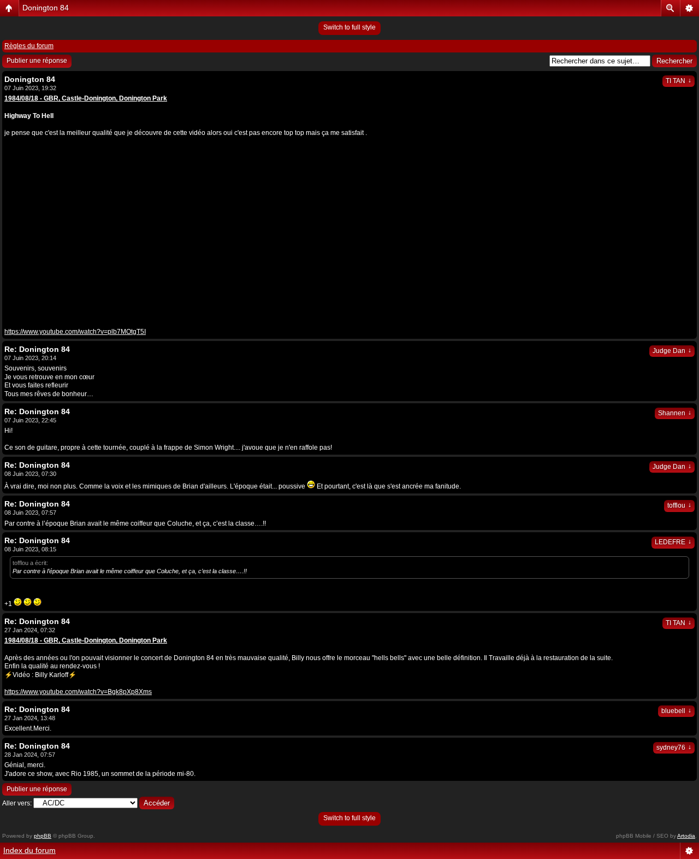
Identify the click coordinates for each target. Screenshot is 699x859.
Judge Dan (672, 351)
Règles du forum (29, 46)
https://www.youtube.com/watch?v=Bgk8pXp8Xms (78, 692)
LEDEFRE (673, 542)
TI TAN (678, 81)
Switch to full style (349, 27)
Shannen (674, 413)
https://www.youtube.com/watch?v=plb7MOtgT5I (75, 332)
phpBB (42, 836)
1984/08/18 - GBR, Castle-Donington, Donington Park (85, 640)
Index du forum (29, 850)
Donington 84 (45, 7)
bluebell (676, 711)
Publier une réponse (37, 60)
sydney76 (673, 747)
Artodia (686, 836)
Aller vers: (17, 803)
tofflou (679, 505)
